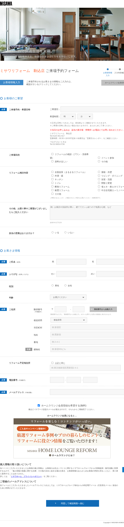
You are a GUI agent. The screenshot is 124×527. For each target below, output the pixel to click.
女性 (70, 285)
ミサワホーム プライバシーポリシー (26, 476)
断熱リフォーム (62, 186)
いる (57, 232)
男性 (57, 285)
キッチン (59, 179)
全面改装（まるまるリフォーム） (70, 172)
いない (71, 232)
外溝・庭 (59, 176)
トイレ (58, 183)
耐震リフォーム (62, 190)
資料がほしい (61, 161)
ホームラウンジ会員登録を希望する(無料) (63, 405)
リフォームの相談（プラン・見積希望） (69, 156)
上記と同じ (60, 363)
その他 (58, 194)
